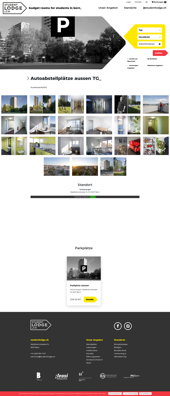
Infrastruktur (92, 350)
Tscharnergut (120, 354)
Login (128, 2)
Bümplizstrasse (120, 344)
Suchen (158, 53)
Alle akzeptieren (115, 393)
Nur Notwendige (131, 393)
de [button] (146, 2)
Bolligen (117, 347)
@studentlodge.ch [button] (154, 7)
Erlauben (92, 197)
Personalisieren (145, 393)
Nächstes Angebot (155, 65)
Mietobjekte (91, 344)
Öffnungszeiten (93, 357)
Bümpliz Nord (120, 350)
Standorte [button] (130, 7)
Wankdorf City (120, 357)
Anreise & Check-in (94, 360)
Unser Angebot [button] (108, 7)
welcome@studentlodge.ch (43, 357)
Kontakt (138, 2)
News (88, 363)
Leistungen (91, 347)
